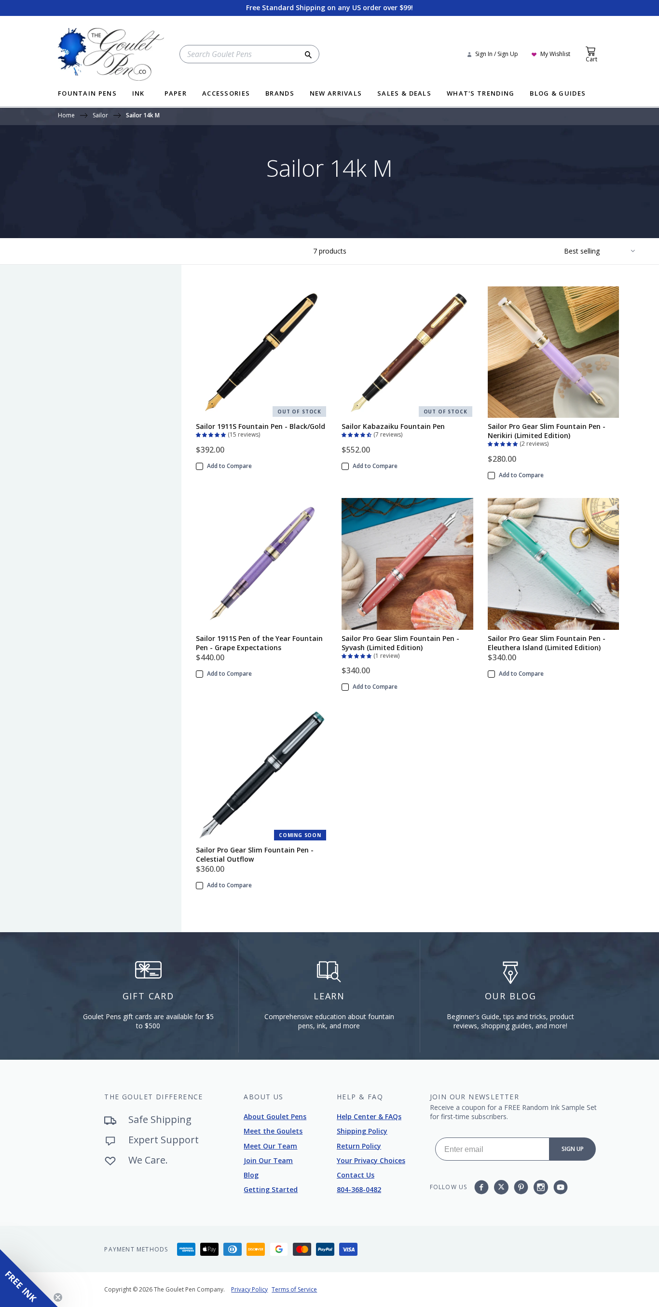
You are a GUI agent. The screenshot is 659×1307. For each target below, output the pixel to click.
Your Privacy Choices (371, 1160)
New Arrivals (336, 94)
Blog (251, 1174)
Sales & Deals (404, 94)
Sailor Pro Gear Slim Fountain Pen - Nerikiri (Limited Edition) (546, 431)
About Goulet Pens (275, 1116)
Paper (176, 94)
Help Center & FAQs (369, 1116)
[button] (212, 433)
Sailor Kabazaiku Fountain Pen (393, 426)
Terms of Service (294, 1289)
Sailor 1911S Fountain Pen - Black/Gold (260, 426)
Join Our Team (268, 1160)
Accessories (226, 94)
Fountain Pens (87, 94)
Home (66, 116)
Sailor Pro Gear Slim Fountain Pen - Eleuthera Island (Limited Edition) (546, 643)
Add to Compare (229, 466)
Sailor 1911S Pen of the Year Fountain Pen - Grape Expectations (259, 643)
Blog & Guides (558, 94)
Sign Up (573, 1149)
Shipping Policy (362, 1131)
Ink (138, 94)
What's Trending (481, 94)
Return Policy (359, 1146)
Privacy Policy (249, 1289)
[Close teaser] (58, 1297)
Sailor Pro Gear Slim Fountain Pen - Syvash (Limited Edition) (400, 643)
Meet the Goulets (273, 1131)
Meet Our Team (270, 1146)
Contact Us (355, 1174)
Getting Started (271, 1189)
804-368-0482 (359, 1189)
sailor (100, 116)
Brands (279, 94)
